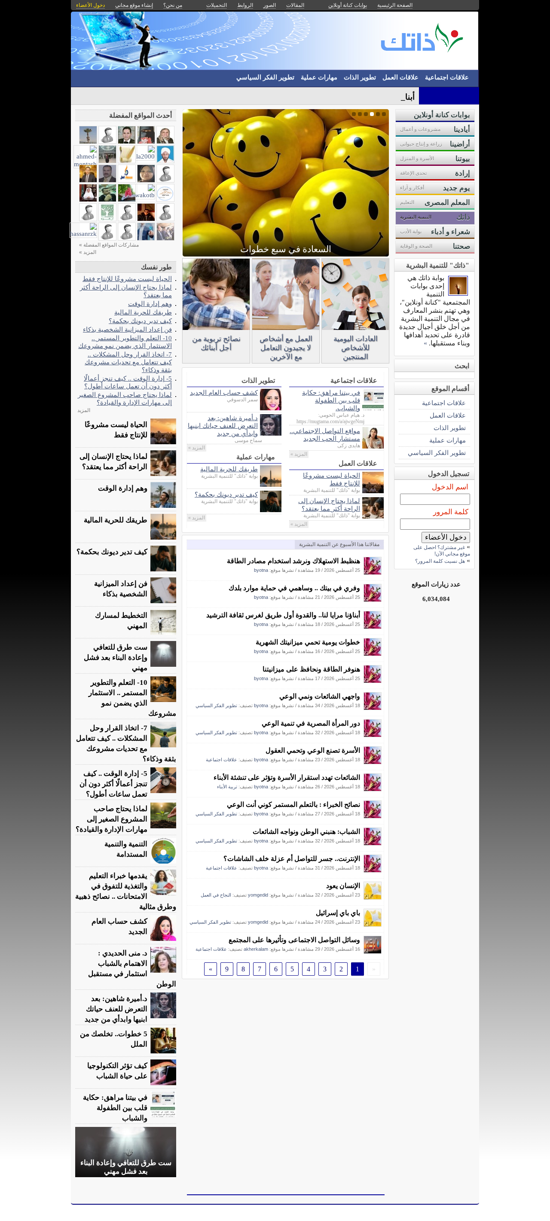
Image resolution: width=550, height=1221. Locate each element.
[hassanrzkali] (127, 180)
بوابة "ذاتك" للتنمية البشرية (331, 490)
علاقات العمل (400, 77)
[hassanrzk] (83, 233)
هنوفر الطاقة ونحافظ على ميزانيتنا (311, 669)
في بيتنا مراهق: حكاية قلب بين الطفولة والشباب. (331, 400)
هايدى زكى (348, 446)
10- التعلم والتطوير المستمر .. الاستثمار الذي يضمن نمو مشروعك (125, 341)
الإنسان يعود (343, 885)
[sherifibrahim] (127, 141)
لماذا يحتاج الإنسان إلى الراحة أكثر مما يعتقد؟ (329, 504)
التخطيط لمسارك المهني (121, 620)
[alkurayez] (107, 141)
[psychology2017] (127, 219)
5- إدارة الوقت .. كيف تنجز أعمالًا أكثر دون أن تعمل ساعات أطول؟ (128, 382)
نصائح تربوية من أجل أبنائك (216, 343)
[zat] (146, 238)
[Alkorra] (107, 219)
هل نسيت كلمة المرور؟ (440, 561)
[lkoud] (165, 199)
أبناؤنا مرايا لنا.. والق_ (379, 96)
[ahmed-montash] (85, 164)
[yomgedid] (373, 897)
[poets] (127, 161)
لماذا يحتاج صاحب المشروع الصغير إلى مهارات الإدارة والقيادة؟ (125, 398)
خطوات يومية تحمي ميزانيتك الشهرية (308, 642)
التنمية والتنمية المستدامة (125, 849)
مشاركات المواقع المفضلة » (109, 245)
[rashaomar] (146, 141)
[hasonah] (165, 238)
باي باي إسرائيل (338, 912)
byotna (261, 570)
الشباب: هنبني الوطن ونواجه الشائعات (306, 831)
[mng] (165, 161)
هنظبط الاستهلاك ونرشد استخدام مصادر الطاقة (293, 561)
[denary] (88, 141)
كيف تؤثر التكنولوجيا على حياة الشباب (117, 1071)
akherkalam (256, 949)
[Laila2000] (141, 156)
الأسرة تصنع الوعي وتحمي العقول (313, 750)
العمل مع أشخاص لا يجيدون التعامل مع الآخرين (286, 348)
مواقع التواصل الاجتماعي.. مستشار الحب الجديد (325, 434)
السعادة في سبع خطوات (285, 249)
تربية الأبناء (227, 786)
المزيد (83, 410)
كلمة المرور (450, 512)
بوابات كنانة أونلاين (347, 5)
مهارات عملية (319, 77)
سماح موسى (248, 440)
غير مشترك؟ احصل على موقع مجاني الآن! (441, 550)
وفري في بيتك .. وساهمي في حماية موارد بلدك (294, 588)
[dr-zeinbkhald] (127, 199)
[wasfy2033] (127, 238)
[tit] (146, 180)
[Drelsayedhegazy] (88, 219)
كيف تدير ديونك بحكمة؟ (226, 494)
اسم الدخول (450, 487)
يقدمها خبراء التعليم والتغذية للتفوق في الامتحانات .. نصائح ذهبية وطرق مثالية (125, 891)
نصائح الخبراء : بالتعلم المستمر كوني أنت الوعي (293, 804)
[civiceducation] (107, 161)
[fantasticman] (88, 180)
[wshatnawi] (107, 180)
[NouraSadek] (165, 141)
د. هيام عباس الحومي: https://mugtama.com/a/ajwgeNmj (330, 418)
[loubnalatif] (107, 238)
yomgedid (258, 894)
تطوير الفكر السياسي (265, 77)
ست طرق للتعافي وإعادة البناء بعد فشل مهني (115, 657)
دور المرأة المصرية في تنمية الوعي (311, 723)
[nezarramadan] (107, 199)
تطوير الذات (360, 77)
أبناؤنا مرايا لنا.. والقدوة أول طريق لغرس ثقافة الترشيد (283, 615)
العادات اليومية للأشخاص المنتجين (355, 348)
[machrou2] (165, 219)
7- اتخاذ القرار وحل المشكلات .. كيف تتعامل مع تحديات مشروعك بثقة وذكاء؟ (128, 362)
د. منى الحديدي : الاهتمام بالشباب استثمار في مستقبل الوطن (132, 968)
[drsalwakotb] (138, 194)
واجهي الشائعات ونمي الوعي (319, 696)
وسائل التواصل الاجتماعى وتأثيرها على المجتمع (294, 939)
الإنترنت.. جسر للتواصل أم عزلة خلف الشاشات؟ (291, 858)
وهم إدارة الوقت (150, 303)
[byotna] (373, 572)
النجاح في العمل (216, 894)
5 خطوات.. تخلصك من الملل (113, 1039)
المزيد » (298, 454)
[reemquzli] (165, 180)
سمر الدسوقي (242, 400)
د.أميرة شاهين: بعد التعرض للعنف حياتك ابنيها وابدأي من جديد (223, 425)
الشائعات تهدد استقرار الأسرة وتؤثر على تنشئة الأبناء (287, 777)
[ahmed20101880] (146, 219)
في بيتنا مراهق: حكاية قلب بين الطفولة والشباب (115, 1107)
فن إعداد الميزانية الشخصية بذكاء (127, 329)
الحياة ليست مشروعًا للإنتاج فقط (331, 479)
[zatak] (458, 293)
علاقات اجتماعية (447, 77)
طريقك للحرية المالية (229, 469)
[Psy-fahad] (88, 199)
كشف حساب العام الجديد (224, 392)
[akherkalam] (373, 951)
